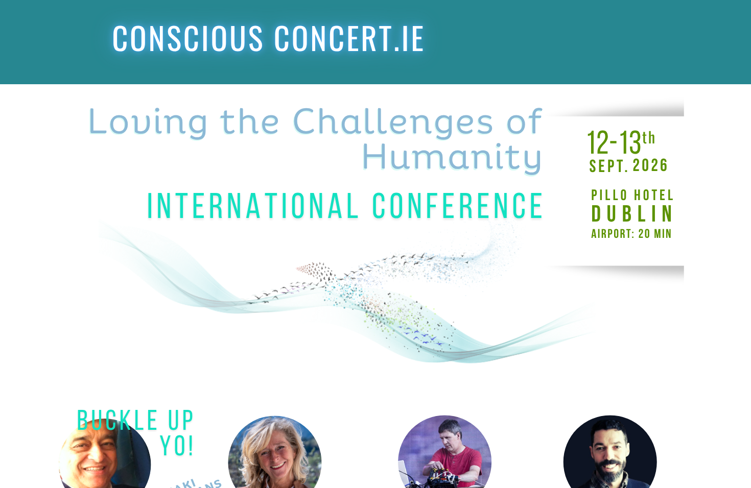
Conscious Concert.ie (269, 37)
